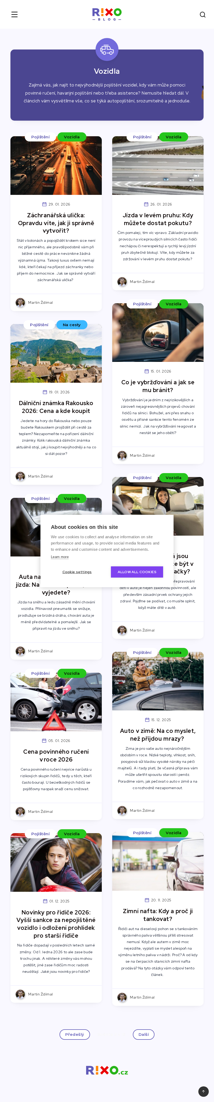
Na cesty (72, 324)
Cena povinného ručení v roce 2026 (56, 755)
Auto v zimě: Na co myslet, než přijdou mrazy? (158, 734)
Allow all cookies (137, 571)
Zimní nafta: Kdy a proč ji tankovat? (158, 915)
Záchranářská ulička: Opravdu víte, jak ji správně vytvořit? (56, 223)
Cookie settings (77, 571)
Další (144, 1034)
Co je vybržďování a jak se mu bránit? (158, 386)
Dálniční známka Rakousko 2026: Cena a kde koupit (56, 407)
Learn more (60, 557)
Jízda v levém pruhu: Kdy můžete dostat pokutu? (158, 219)
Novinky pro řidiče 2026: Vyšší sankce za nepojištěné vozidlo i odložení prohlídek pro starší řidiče (56, 924)
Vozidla (72, 136)
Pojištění (40, 136)
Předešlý (74, 1034)
